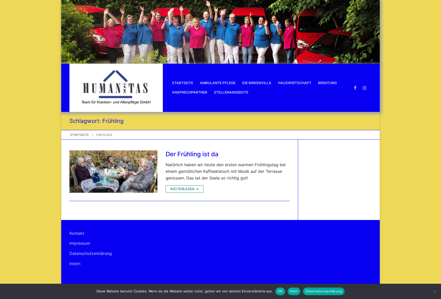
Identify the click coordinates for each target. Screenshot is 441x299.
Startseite (79, 135)
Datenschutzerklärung (90, 253)
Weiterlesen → (184, 189)
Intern (74, 263)
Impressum (79, 243)
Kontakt (76, 233)
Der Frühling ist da (192, 154)
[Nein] (434, 291)
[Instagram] (365, 88)
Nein (294, 291)
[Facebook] (355, 88)
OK (280, 291)
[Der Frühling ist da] (113, 171)
